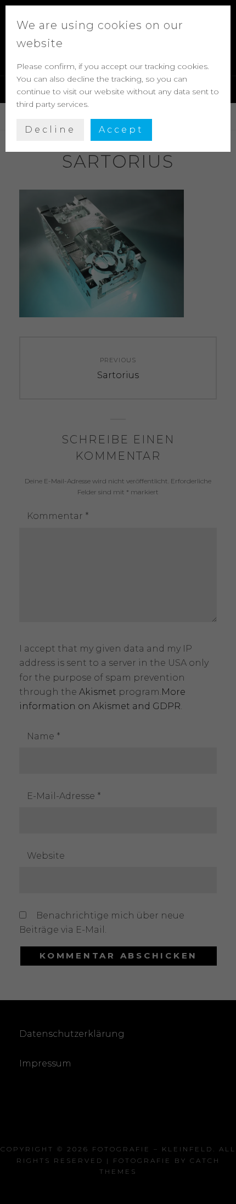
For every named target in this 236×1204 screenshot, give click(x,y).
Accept (121, 129)
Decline (50, 129)
